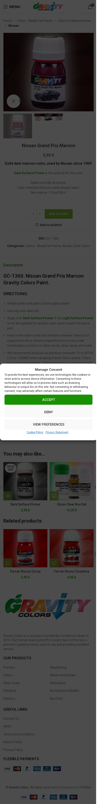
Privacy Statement (57, 432)
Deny (48, 412)
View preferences (48, 424)
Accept (48, 400)
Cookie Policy (35, 432)
